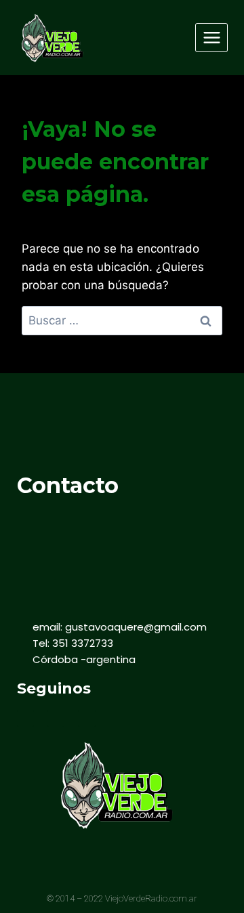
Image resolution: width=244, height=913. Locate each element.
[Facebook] (25, 718)
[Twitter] (55, 718)
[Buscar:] (122, 320)
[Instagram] (86, 718)
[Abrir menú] (211, 37)
